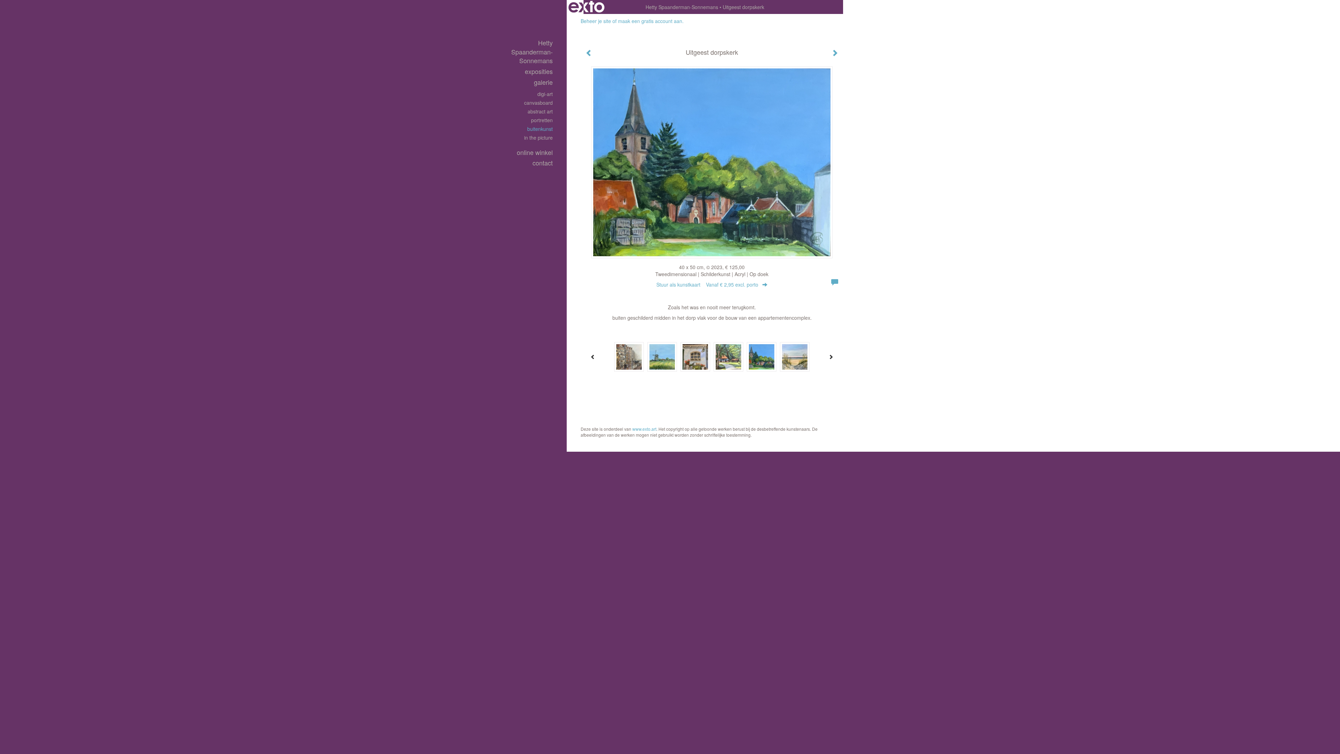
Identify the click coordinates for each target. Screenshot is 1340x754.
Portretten (542, 120)
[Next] (831, 357)
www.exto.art (644, 429)
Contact (543, 162)
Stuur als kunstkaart (707, 284)
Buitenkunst (540, 128)
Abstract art (540, 111)
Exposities (539, 71)
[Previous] (593, 357)
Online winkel (535, 152)
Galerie (543, 82)
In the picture (538, 137)
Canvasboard (538, 102)
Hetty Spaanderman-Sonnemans (682, 6)
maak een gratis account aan (650, 20)
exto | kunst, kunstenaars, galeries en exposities (586, 7)
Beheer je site (596, 20)
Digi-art (545, 93)
